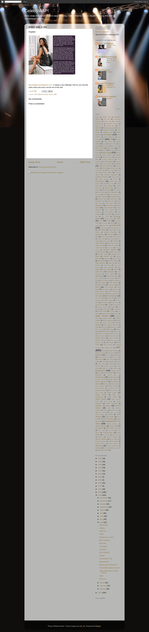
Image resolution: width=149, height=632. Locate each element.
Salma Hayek (112, 392)
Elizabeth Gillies (102, 199)
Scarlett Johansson (102, 406)
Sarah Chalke (112, 397)
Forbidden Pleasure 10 (111, 86)
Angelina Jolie (107, 132)
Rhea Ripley (114, 381)
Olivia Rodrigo (110, 359)
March (102, 583)
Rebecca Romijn (100, 379)
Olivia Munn (99, 359)
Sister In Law (114, 412)
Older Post (85, 162)
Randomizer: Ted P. (106, 537)
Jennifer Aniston (109, 250)
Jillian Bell (111, 263)
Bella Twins (110, 148)
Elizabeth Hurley (113, 199)
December (104, 498)
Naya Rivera (111, 353)
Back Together (104, 540)
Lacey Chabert (100, 305)
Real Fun (102, 531)
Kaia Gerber (107, 269)
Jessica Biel (101, 261)
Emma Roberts (110, 205)
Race (99, 373)
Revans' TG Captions (106, 83)
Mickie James (114, 340)
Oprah (104, 361)
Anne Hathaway (109, 137)
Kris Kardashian (100, 298)
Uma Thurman (116, 434)
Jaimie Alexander (113, 243)
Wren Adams (114, 443)
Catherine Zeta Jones (45, 94)
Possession (100, 370)
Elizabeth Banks (115, 197)
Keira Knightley (109, 287)
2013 (100, 593)
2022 (100, 471)
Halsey (111, 230)
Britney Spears (107, 155)
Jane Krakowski (100, 247)
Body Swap (106, 152)
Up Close (102, 549)
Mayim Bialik (104, 327)
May (101, 519)
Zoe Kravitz (107, 448)
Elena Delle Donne (115, 194)
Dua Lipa (98, 194)
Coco (115, 179)
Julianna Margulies (108, 267)
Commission (100, 181)
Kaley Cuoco (99, 272)
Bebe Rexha (105, 146)
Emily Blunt (109, 203)
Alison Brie (110, 126)
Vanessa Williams (101, 439)
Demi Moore (116, 190)
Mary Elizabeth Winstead (111, 325)
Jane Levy (110, 247)
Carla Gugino (108, 161)
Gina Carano (105, 225)
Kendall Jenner (99, 291)
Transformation (108, 432)
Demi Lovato (107, 190)
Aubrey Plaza (112, 144)
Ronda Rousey (113, 386)
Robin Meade (115, 384)
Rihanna (98, 384)
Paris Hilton (101, 364)
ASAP (101, 534)
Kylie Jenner (115, 302)
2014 (100, 495)
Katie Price (111, 285)
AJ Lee (107, 119)
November (104, 501)
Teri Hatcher (99, 428)
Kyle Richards (105, 302)
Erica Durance (109, 210)
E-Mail (105, 194)
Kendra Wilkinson (113, 291)
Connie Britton (114, 181)
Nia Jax (108, 355)
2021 (100, 474)
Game (112, 223)
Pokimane (115, 368)
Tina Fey (111, 430)
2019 (100, 480)
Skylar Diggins (99, 414)
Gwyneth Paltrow (115, 228)
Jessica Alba (116, 258)
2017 (100, 486)
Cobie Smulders (104, 179)
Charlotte (104, 168)
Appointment (104, 562)
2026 (100, 458)
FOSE (118, 218)
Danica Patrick (107, 186)
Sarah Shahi (108, 401)
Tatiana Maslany (100, 426)
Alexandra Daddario (112, 123)
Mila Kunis (110, 342)
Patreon (111, 364)
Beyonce (104, 150)
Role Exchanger (100, 386)
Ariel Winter (108, 141)
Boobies (109, 72)
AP (35, 94)
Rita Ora (105, 384)
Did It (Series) (104, 552)
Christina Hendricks (101, 177)
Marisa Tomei (107, 322)
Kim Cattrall (99, 296)
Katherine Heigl (100, 285)
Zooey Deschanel (103, 450)
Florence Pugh (109, 218)
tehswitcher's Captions (107, 96)
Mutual (104, 350)
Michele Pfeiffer (113, 338)
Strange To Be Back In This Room (112, 60)
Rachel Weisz (112, 375)
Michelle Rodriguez (101, 340)
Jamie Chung (99, 245)
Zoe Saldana (117, 448)
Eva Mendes (107, 214)
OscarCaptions (104, 70)
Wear (101, 576)
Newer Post (34, 162)
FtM (108, 221)
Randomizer (99, 377)
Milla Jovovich (108, 344)
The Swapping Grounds (107, 57)
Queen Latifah (115, 371)
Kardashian (110, 272)
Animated (108, 134)
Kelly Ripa (115, 289)
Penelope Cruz (106, 368)
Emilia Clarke (111, 201)
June (102, 516)
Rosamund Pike (113, 388)
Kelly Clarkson (106, 289)
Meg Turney (99, 329)
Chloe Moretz (107, 172)
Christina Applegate (111, 175)
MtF (55, 94)
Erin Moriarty (109, 212)
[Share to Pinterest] (52, 91)
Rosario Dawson (100, 390)
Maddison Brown (106, 313)
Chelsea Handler (100, 170)
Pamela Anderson (114, 361)
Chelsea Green (114, 168)
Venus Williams (114, 439)
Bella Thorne (99, 148)
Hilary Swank (105, 236)
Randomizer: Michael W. (108, 565)
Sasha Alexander (112, 403)
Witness (109, 98)
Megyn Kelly (116, 331)
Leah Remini (106, 309)
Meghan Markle (106, 331)
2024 (100, 465)
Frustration (103, 546)
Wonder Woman (100, 443)
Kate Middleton (116, 280)
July (101, 513)
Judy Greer (107, 265)
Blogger (98, 626)
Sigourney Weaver (100, 412)
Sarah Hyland (100, 399)
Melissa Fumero (100, 336)
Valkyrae (100, 437)
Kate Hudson (111, 278)
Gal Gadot (105, 223)
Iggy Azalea (111, 239)
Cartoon (117, 164)
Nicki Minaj (116, 355)
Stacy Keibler (110, 417)
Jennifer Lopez (103, 254)
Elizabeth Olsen (100, 201)
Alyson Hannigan (109, 128)
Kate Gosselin (99, 278)
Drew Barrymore (112, 192)
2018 (100, 483)
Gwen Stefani (104, 228)
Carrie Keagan (107, 164)
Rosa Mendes (99, 388)
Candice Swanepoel (108, 159)
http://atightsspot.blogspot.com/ (40, 85)
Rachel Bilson (108, 373)
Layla (113, 307)
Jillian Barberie (100, 263)
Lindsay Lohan (102, 311)
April (102, 522)
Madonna (116, 313)
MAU (96, 327)
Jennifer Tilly (108, 256)
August (102, 510)
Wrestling (98, 446)
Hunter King (101, 239)
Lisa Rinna (112, 311)
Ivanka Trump (106, 241)
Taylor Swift (113, 426)
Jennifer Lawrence (114, 252)
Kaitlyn (116, 269)
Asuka (104, 144)
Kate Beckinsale (112, 276)
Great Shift (116, 225)
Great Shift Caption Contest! (109, 568)
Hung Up (102, 579)
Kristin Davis (108, 300)
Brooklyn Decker (107, 157)
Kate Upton (102, 283)
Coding (102, 528)
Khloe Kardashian (113, 293)
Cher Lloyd (111, 170)
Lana (108, 304)
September (104, 507)
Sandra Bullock (101, 395)
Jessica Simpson (113, 261)
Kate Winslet (113, 283)
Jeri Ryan (107, 258)
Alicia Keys (99, 126)
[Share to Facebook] (49, 91)
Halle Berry (101, 230)
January (103, 589)
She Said (102, 543)
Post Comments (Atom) (47, 167)
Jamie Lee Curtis (112, 245)
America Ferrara (108, 130)
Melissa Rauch (100, 338)
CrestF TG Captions (106, 43)
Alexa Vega (107, 121)
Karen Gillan (109, 274)
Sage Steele (99, 392)
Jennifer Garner (100, 252)
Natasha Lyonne (100, 353)
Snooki (110, 414)
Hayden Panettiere (110, 232)
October (103, 504)
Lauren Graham (103, 307)
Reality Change (113, 377)
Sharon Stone (114, 410)
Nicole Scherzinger (103, 357)
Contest (97, 183)
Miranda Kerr (109, 347)
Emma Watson (108, 208)
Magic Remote (101, 316)
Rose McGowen (113, 390)
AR (111, 139)
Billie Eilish (112, 150)
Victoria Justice (113, 441)
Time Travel (101, 430)
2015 (100, 492)
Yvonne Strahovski (112, 445)
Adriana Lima (107, 117)
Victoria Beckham (100, 441)
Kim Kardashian (111, 296)
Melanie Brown (113, 333)
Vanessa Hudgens (112, 437)
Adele (97, 117)
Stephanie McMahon (107, 419)
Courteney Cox (108, 183)
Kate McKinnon (105, 280)
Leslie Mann (117, 309)
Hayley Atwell (99, 234)
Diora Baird (101, 192)
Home (60, 162)
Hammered (103, 525)
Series (109, 408)
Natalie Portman (113, 351)
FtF (101, 221)
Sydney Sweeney (112, 424)
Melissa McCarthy (113, 336)
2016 (100, 489)
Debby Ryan (109, 188)
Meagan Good (114, 327)
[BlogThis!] (45, 91)
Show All (118, 109)
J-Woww (115, 241)
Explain (102, 555)
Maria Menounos (108, 320)
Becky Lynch (115, 146)
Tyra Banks (106, 434)
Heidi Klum (110, 234)
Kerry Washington (100, 293)
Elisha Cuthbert (102, 197)
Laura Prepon (116, 304)
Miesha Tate (99, 342)
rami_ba (82, 626)
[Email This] (43, 91)
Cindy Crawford (115, 177)
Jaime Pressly (100, 243)
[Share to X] (47, 91)
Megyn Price (102, 333)
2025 (100, 461)
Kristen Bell (110, 298)
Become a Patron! (102, 32)
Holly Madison (116, 236)
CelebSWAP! (36, 10)
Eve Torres (105, 216)
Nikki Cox (115, 357)
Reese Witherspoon (101, 381)
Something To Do (105, 559)
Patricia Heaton (108, 366)
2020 (100, 477)
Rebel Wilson (113, 379)
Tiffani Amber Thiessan (113, 428)
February (103, 586)
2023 (100, 468)
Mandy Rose (107, 318)
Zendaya (98, 448)
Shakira (105, 410)
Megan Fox (109, 329)
